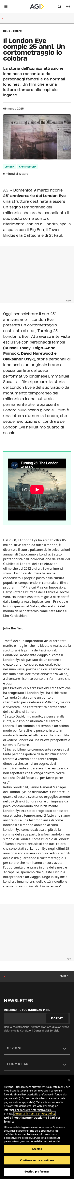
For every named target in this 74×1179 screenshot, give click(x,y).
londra (9, 166)
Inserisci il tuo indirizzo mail (27, 1010)
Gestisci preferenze (37, 1171)
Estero (17, 30)
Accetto (37, 1149)
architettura (27, 166)
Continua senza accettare (37, 1160)
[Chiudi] (69, 1080)
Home (6, 30)
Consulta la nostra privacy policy (34, 1113)
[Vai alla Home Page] (37, 6)
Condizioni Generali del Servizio (39, 1030)
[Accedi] (68, 6)
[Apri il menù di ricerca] (59, 6)
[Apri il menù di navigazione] (6, 6)
